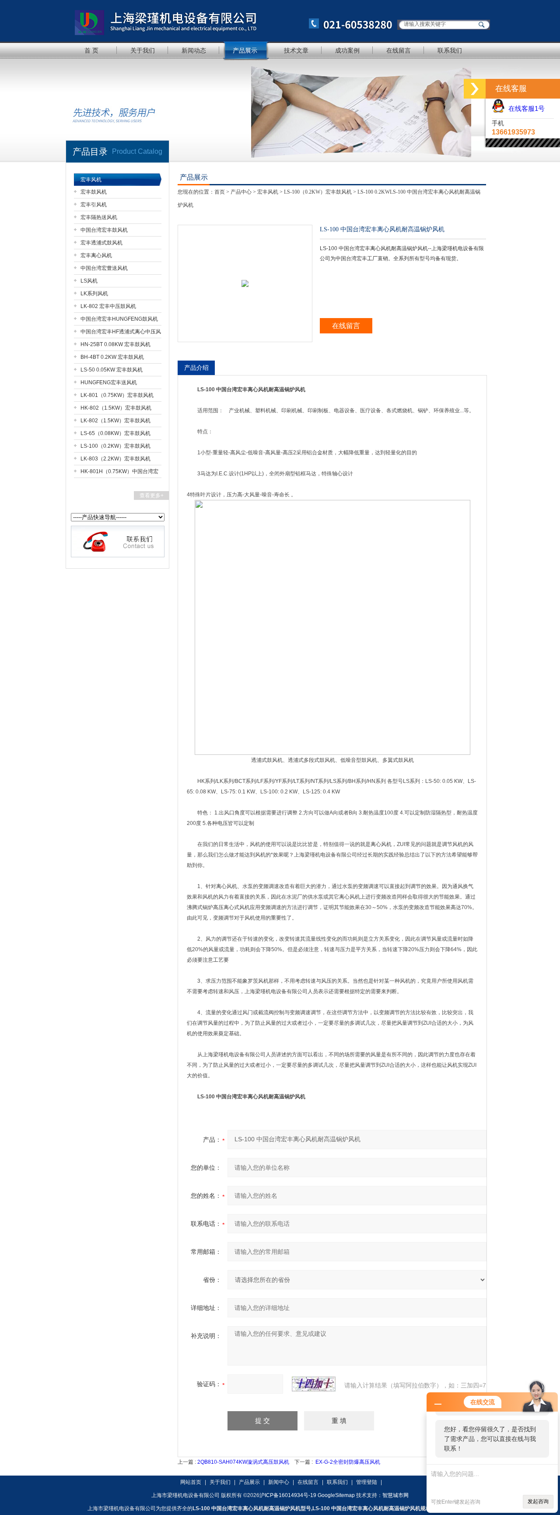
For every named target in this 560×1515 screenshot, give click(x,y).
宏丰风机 (91, 180)
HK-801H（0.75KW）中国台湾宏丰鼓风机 (119, 473)
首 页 (91, 50)
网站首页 (190, 1482)
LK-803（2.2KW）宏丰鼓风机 (115, 459)
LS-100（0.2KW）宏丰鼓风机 (115, 446)
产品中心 (241, 192)
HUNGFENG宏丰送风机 (108, 382)
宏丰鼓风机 (93, 192)
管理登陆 (366, 1482)
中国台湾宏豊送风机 (104, 268)
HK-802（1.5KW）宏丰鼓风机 (115, 408)
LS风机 (89, 281)
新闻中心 (278, 1482)
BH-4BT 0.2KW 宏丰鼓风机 (112, 357)
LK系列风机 (94, 293)
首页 (219, 192)
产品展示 (245, 50)
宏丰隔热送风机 (98, 217)
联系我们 (450, 50)
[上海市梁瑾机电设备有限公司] (230, 21)
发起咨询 (538, 1501)
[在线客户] (475, 89)
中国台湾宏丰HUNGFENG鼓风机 (119, 319)
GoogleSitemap (336, 1495)
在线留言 (398, 50)
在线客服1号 (525, 108)
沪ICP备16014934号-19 (287, 1495)
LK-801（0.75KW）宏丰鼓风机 (117, 395)
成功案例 (347, 50)
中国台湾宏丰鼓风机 (104, 230)
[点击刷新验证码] (314, 1384)
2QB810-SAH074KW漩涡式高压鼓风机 (243, 1462)
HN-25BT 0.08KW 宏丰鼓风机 (115, 344)
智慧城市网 (395, 1495)
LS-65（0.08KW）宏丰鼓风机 (115, 433)
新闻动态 (194, 50)
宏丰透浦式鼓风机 (101, 243)
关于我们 (142, 50)
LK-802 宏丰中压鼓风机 (108, 306)
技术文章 (296, 50)
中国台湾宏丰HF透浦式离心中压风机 (120, 333)
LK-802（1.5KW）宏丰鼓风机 (115, 421)
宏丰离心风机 (96, 255)
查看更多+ (152, 495)
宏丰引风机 (93, 205)
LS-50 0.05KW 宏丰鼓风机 (111, 370)
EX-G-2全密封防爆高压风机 (347, 1462)
